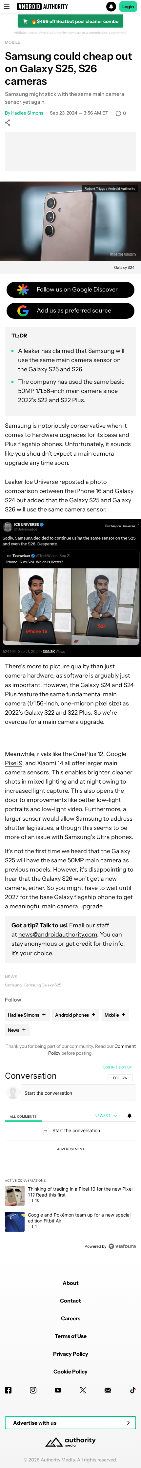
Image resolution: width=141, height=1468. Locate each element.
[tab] (23, 1116)
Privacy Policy (70, 1353)
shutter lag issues (29, 827)
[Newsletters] (108, 1390)
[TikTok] (133, 1390)
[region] (70, 1158)
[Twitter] (83, 1390)
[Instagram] (33, 1390)
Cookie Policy (70, 1371)
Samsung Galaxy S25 (42, 984)
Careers (70, 1318)
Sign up (124, 1067)
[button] (70, 6)
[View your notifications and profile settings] (129, 1115)
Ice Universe (41, 482)
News (11, 976)
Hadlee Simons (27, 113)
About (71, 1283)
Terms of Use (71, 1336)
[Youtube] (58, 1390)
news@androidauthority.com (57, 934)
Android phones (75, 1014)
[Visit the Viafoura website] (122, 1246)
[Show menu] (6, 6)
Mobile (12, 42)
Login (128, 7)
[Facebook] (8, 1390)
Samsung (18, 425)
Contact (70, 1300)
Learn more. (118, 33)
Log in (109, 1067)
